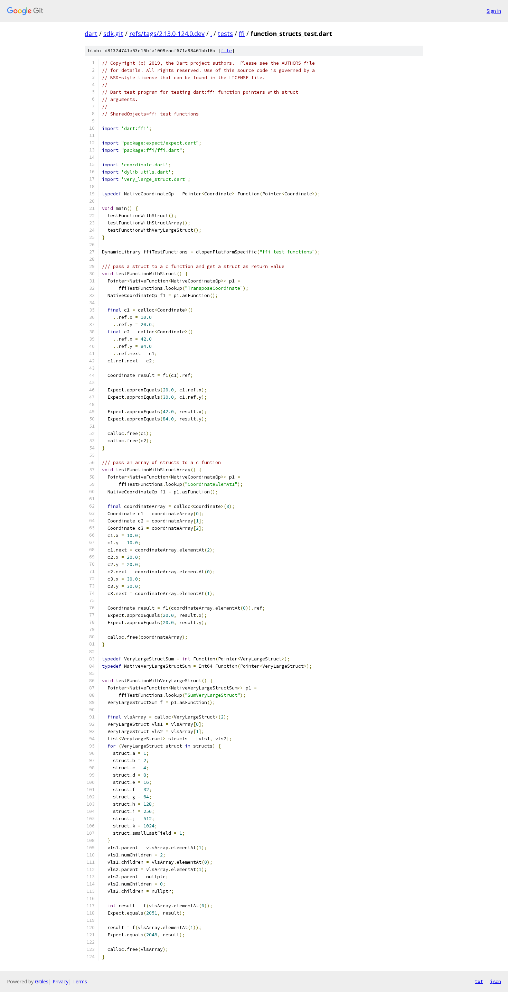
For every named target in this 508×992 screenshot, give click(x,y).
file (226, 51)
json (495, 981)
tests (225, 33)
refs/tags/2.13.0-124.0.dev (167, 33)
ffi (242, 33)
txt (479, 981)
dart (91, 33)
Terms (80, 981)
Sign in (494, 11)
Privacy (60, 981)
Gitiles (41, 981)
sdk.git (113, 33)
